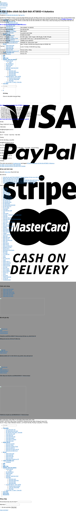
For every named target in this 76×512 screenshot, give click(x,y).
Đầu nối (5, 223)
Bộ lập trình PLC (7, 206)
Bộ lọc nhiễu (6, 208)
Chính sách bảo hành (8, 289)
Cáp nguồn (5, 213)
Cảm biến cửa (9, 27)
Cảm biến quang (10, 438)
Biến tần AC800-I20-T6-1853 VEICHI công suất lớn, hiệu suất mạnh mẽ (21, 180)
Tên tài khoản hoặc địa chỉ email (8, 501)
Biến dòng (5, 189)
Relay (4, 257)
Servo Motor (6, 270)
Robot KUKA (9, 65)
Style (4, 274)
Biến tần (5, 191)
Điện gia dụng (6, 224)
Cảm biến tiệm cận (10, 21)
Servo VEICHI (6, 271)
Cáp (4, 212)
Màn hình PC (6, 239)
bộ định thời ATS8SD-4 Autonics (46, 163)
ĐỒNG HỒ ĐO (6, 34)
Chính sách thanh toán (8, 292)
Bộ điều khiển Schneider (9, 205)
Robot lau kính (6, 265)
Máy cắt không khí (7, 240)
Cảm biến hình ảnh (10, 28)
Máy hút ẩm (6, 243)
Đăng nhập (14, 507)
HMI (4, 55)
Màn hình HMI (6, 237)
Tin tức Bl (5, 278)
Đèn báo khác (12, 75)
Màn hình (5, 236)
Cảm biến (5, 209)
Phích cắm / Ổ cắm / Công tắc (14, 82)
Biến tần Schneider (8, 198)
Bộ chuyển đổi (6, 200)
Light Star (8, 66)
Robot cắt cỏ (6, 261)
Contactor (8, 54)
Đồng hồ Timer (10, 37)
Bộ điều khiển (6, 203)
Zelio (10, 62)
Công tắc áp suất (7, 217)
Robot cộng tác (7, 263)
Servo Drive (6, 268)
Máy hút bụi (6, 244)
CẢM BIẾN (5, 428)
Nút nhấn (11, 80)
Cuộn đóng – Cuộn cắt (8, 222)
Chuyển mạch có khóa (14, 78)
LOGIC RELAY (9, 61)
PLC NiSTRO (6, 254)
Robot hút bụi (6, 264)
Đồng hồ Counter (10, 443)
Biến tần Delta (6, 192)
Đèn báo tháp (12, 73)
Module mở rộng (7, 247)
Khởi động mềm (7, 230)
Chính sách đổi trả (7, 290)
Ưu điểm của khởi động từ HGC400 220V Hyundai (12, 166)
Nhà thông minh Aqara (8, 250)
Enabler (5, 227)
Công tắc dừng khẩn (14, 79)
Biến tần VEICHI (7, 199)
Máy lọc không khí (7, 246)
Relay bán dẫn (9, 47)
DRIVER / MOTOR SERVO (9, 59)
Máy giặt (5, 241)
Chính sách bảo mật (8, 295)
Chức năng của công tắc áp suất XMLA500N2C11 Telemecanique (20, 181)
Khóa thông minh (7, 229)
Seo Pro (22, 15)
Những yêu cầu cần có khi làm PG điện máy (14, 178)
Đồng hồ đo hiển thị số (12, 42)
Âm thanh (5, 188)
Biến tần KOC (6, 195)
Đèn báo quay (12, 71)
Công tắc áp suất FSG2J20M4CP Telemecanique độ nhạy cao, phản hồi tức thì (23, 177)
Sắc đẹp (5, 267)
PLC (4, 56)
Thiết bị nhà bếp (7, 277)
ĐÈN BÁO (8, 69)
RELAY (5, 44)
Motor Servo (6, 248)
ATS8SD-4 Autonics (66, 19)
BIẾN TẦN (5, 58)
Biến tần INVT (6, 193)
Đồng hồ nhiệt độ (10, 40)
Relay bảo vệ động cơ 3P (12, 51)
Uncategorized (3, 7)
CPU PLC (5, 220)
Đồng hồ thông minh (8, 226)
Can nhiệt (5, 83)
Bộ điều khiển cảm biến (12, 23)
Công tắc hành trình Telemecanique (12, 219)
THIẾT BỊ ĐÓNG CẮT (8, 52)
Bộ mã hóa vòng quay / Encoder (14, 432)
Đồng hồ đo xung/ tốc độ (12, 41)
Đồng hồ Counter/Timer (12, 38)
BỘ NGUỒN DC (10, 64)
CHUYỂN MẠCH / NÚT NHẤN (13, 76)
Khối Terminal (6, 232)
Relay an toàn (9, 49)
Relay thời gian (10, 48)
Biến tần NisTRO (7, 196)
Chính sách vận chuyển (9, 293)
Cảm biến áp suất (10, 25)
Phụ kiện (5, 253)
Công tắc (5, 216)
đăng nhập (7, 172)
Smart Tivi (5, 272)
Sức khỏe (5, 275)
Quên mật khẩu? (4, 510)
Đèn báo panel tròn (14, 72)
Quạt (4, 256)
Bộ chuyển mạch (7, 202)
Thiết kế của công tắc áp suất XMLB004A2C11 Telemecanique (19, 183)
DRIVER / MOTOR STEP (12, 68)
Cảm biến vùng (10, 32)
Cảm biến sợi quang (11, 31)
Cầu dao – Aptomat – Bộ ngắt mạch (12, 215)
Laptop (5, 233)
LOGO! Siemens (7, 234)
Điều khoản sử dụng (8, 296)
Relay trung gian (10, 45)
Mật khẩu (3, 504)
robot (4, 260)
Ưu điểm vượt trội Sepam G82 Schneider (10, 164)
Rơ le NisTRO (6, 258)
